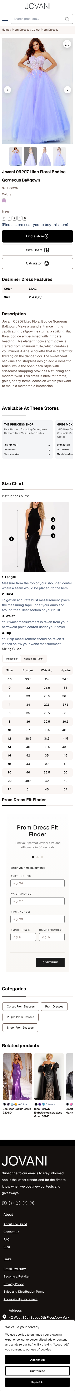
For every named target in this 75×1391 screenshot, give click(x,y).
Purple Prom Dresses (20, 1017)
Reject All (37, 1382)
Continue (50, 962)
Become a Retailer (17, 1276)
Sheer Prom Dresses (20, 1027)
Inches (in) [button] (12, 658)
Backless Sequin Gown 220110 (17, 1110)
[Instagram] (31, 1203)
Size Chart (34, 250)
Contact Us (11, 1232)
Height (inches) (51, 929)
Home (5, 29)
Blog (7, 1247)
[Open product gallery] (67, 44)
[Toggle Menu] (5, 19)
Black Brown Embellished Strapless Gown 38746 (48, 1112)
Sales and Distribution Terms (24, 1291)
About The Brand (15, 1224)
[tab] (37, 483)
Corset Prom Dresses (45, 29)
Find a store (35, 236)
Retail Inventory (15, 1269)
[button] (7, 89)
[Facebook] (11, 1203)
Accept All (37, 1360)
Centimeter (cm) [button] (33, 658)
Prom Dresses (20, 29)
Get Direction (9, 449)
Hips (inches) (20, 911)
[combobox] (42, 19)
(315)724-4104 (11, 445)
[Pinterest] (18, 1203)
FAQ (7, 1239)
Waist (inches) (21, 893)
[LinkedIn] (25, 1203)
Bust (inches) (20, 876)
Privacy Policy (14, 1284)
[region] (37, 1355)
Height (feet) (20, 929)
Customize (37, 1371)
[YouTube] (4, 1203)
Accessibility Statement (21, 1299)
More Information (11, 454)
